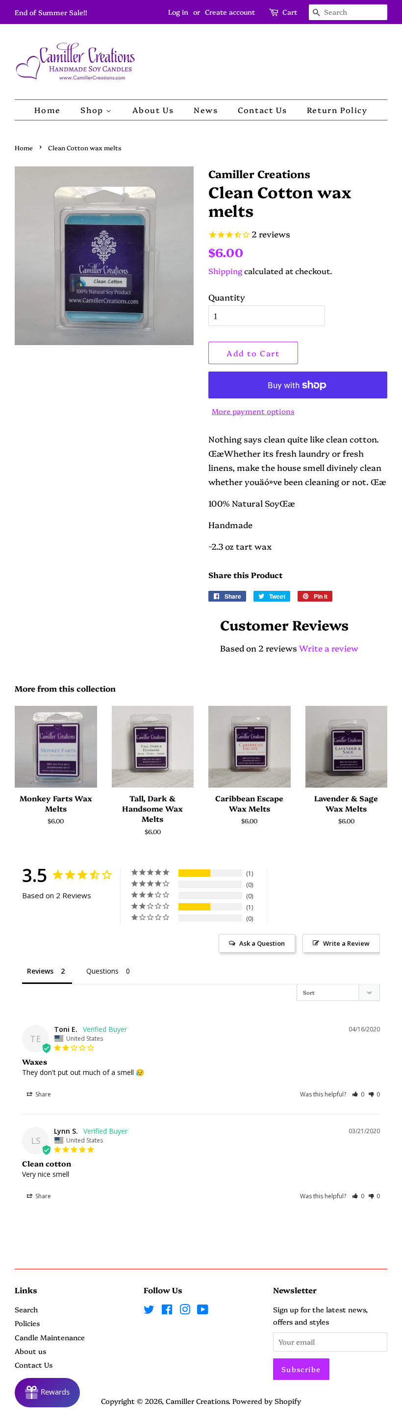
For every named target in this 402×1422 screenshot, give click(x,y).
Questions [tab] (102, 971)
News (206, 109)
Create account (230, 12)
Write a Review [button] (346, 943)
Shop (93, 109)
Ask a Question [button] (262, 943)
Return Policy (337, 109)
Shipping (225, 270)
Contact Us (262, 109)
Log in (178, 12)
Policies (27, 1323)
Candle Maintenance (50, 1337)
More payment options (253, 411)
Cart (289, 12)
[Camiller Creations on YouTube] (202, 1311)
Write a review (328, 647)
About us (30, 1351)
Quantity (226, 297)
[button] (358, 1094)
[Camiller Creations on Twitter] (149, 1311)
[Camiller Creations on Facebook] (167, 1311)
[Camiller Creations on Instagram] (184, 1311)
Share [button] (42, 1094)
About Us (153, 109)
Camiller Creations (197, 1401)
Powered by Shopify (266, 1401)
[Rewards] (47, 1392)
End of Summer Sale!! (51, 12)
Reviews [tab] (40, 971)
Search (26, 1309)
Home (47, 109)
